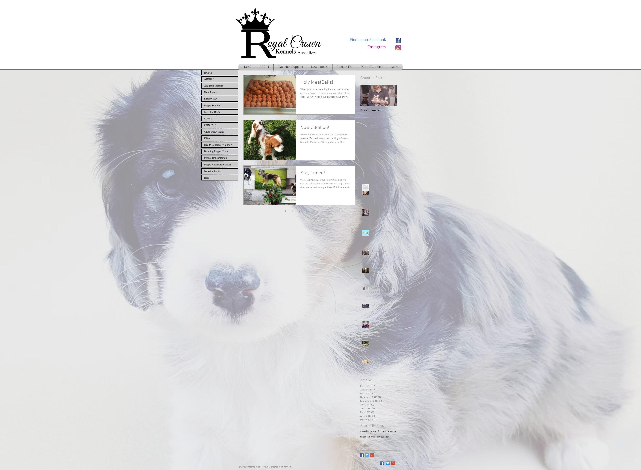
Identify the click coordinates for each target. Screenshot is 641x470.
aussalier (392, 431)
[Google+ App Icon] (393, 463)
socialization (383, 436)
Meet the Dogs (212, 112)
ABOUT (209, 79)
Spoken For (210, 98)
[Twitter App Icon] (388, 463)
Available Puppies (213, 85)
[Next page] (313, 211)
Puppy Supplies (212, 105)
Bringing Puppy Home (216, 151)
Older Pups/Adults (214, 131)
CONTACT (210, 125)
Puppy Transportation (215, 157)
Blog (206, 177)
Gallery (208, 118)
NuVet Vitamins (212, 171)
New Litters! (211, 92)
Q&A (207, 138)
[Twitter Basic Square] (367, 455)
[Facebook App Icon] (382, 463)
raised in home (367, 436)
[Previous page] (285, 211)
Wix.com (287, 466)
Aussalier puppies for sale (373, 431)
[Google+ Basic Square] (372, 455)
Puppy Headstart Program (217, 164)
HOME (208, 72)
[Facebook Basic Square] (362, 455)
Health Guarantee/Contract (218, 144)
